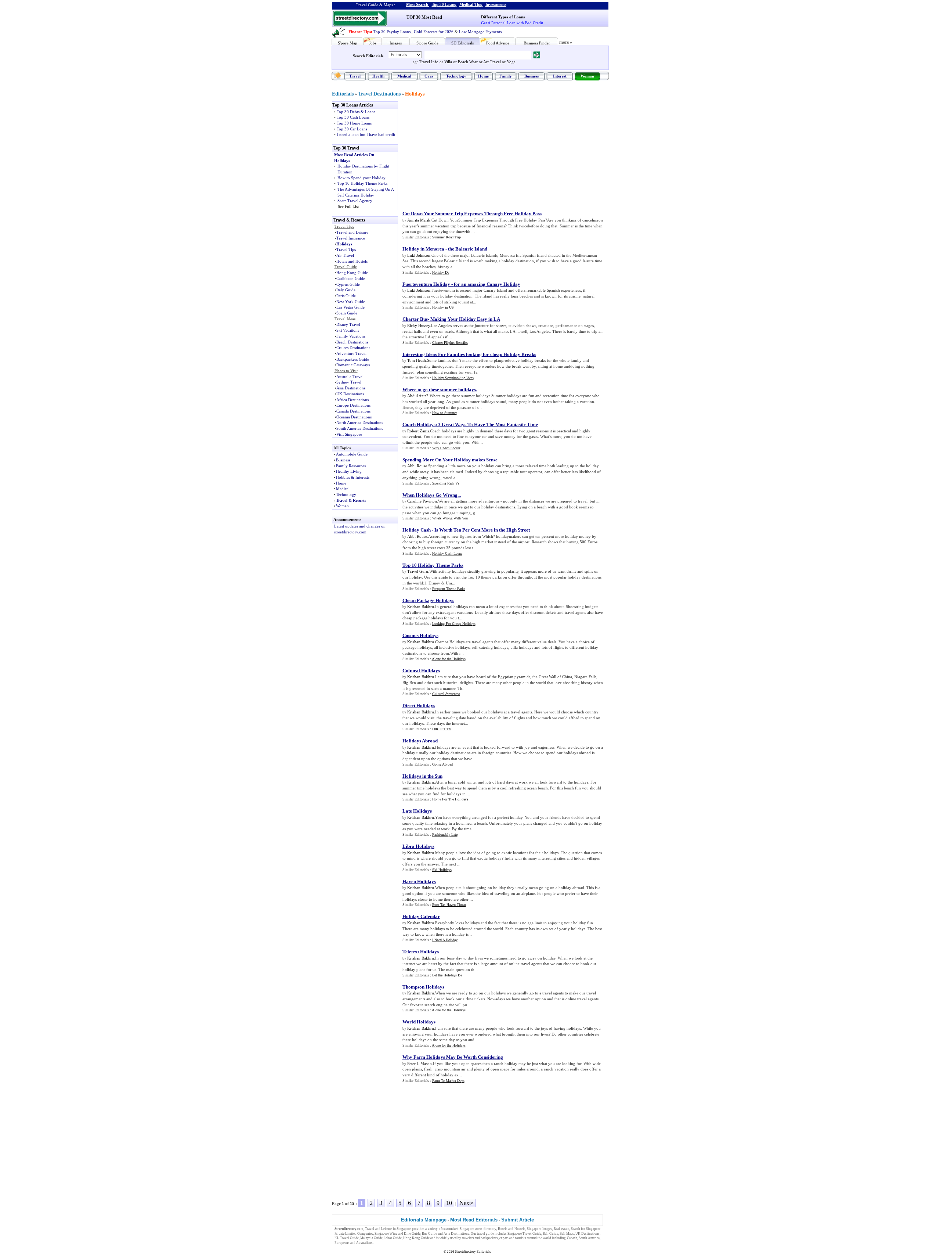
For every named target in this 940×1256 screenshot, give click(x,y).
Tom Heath (416, 360)
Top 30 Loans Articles (352, 105)
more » (565, 42)
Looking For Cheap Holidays (454, 624)
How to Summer (444, 413)
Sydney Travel (348, 382)
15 (352, 1203)
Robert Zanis (418, 431)
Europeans (342, 1243)
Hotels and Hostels (352, 261)
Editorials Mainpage (423, 1220)
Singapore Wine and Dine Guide (397, 1233)
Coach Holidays (418, 424)
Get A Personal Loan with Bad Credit (512, 23)
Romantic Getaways (353, 365)
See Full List (348, 206)
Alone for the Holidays (449, 659)
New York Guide (350, 301)
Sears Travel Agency (354, 200)
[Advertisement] (463, 152)
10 (449, 1203)
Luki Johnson (418, 255)
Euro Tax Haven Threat (449, 905)
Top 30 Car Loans (352, 129)
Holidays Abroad (420, 741)
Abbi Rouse (417, 466)
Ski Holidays (442, 870)
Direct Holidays (418, 705)
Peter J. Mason (419, 1063)
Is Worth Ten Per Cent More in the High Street (482, 530)
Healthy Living (349, 471)
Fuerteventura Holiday (426, 284)
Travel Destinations (379, 94)
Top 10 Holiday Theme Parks (362, 183)
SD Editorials (462, 43)
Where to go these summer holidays (439, 389)
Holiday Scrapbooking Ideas (453, 378)
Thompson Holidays (423, 987)
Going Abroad (442, 764)
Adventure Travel (351, 353)
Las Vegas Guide (350, 307)
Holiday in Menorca (423, 249)
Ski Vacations (347, 330)
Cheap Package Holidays (428, 600)
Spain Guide (346, 313)
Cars (428, 76)
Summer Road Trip (446, 237)
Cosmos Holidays (420, 635)
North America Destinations (359, 422)
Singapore (404, 1229)
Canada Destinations (353, 411)
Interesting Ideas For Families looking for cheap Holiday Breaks (469, 354)
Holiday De (440, 272)
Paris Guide (346, 296)
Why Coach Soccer (446, 448)
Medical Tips (470, 4)
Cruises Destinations (353, 347)
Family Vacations (350, 336)
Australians (364, 1243)
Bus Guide (429, 1233)
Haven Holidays (419, 881)
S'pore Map (347, 43)
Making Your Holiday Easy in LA (465, 319)
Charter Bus (415, 319)
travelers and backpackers (480, 1238)
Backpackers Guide (352, 359)
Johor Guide (393, 1238)
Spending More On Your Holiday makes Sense (450, 460)
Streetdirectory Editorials (473, 1251)
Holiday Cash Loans (447, 553)
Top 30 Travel (346, 148)
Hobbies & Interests (352, 477)
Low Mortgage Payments (480, 31)
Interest (560, 76)
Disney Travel (348, 324)
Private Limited (346, 1233)
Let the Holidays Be (447, 975)
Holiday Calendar (421, 916)
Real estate (561, 1229)
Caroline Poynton (422, 501)
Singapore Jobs (385, 1243)
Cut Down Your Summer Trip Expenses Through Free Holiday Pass (472, 213)
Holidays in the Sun (422, 776)
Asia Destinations (350, 388)
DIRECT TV (441, 729)
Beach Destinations (352, 342)
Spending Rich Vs (445, 483)
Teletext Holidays (420, 951)
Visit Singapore (349, 434)
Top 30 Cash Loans (353, 117)
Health (378, 76)
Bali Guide (550, 1233)
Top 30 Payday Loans (392, 31)
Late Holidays (417, 811)
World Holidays (418, 1022)
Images (396, 43)
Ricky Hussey (418, 325)
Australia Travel (350, 376)
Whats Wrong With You (450, 518)
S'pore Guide (427, 43)
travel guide (485, 1233)
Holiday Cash (416, 530)
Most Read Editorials (474, 1220)
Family (505, 76)
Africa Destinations (352, 399)
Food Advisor (497, 43)
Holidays (414, 94)
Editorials (374, 56)
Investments (495, 4)
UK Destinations (350, 394)
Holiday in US (443, 307)
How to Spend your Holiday (361, 178)
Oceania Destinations (354, 417)
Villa (448, 62)
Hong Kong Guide (352, 272)
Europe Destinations (353, 405)
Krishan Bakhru (420, 606)
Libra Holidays (418, 846)
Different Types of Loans (503, 17)
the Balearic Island (467, 249)
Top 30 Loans (444, 4)
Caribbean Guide (350, 278)
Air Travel (345, 255)
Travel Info (428, 62)
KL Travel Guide (347, 1238)
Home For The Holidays (450, 799)
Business (531, 76)
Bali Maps (567, 1233)
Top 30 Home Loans (354, 123)
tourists (520, 1238)
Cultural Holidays (421, 670)
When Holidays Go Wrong (430, 495)
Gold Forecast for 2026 (433, 31)
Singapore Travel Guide (524, 1233)
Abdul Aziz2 (418, 395)
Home (483, 76)
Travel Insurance (350, 238)
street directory (485, 1229)
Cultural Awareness (446, 694)
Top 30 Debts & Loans (356, 111)
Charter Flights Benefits (450, 343)
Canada (572, 1238)
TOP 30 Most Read (424, 17)
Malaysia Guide (371, 1238)
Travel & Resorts (351, 500)
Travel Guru (417, 571)
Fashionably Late (445, 834)
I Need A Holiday (445, 940)
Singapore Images (539, 1229)
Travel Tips (346, 249)
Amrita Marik (418, 220)
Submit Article (517, 1220)
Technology (456, 76)
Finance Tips (359, 31)
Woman (587, 76)
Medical (404, 76)
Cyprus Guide (348, 284)
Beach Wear (468, 62)
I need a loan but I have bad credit (366, 134)
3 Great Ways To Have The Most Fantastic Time (488, 424)
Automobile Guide (352, 454)
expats (504, 1238)
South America (589, 1238)
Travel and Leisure (352, 232)
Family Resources (351, 466)
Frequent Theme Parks (448, 589)
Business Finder (537, 43)
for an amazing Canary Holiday (487, 284)
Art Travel (492, 62)
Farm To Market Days (448, 1081)
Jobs (372, 43)
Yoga (511, 62)
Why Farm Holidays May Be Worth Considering (452, 1057)
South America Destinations (359, 428)
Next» (466, 1203)
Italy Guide (345, 290)
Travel (355, 76)
